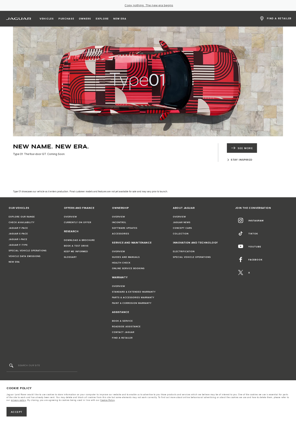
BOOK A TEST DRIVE (76, 246)
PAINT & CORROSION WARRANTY (131, 303)
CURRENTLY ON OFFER (77, 222)
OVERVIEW (70, 217)
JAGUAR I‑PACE (18, 239)
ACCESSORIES (120, 233)
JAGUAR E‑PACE (18, 233)
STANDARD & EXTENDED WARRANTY (134, 292)
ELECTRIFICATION (184, 251)
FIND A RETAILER (122, 338)
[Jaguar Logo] (18, 18)
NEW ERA (14, 262)
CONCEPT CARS (182, 228)
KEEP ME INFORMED (76, 251)
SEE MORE (245, 148)
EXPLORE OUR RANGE (22, 217)
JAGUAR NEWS (181, 222)
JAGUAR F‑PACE (18, 228)
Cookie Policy (107, 400)
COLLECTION (181, 233)
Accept (17, 412)
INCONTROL (119, 222)
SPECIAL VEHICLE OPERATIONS (28, 250)
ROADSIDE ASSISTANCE (126, 326)
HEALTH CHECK (121, 263)
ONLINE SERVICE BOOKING (128, 268)
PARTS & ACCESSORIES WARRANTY (133, 297)
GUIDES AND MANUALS (126, 257)
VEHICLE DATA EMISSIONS (25, 256)
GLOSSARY (70, 257)
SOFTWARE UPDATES (124, 228)
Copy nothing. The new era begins (149, 5)
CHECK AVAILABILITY (21, 222)
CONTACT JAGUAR (123, 332)
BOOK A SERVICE (122, 321)
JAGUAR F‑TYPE (18, 245)
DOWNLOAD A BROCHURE (79, 240)
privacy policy (18, 400)
